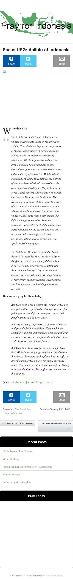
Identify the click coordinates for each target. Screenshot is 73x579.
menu (68, 2)
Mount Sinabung (11, 459)
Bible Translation (23, 408)
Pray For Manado (11, 474)
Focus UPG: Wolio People (20, 423)
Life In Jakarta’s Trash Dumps (17, 451)
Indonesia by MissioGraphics (56, 423)
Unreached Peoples (12, 413)
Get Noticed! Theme (54, 575)
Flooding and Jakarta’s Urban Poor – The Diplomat (28, 466)
